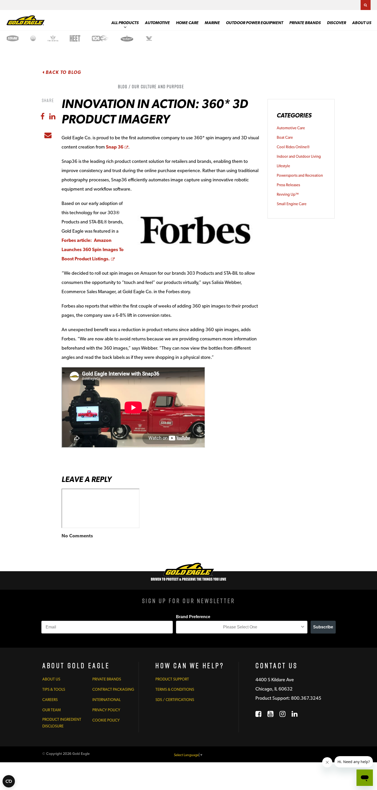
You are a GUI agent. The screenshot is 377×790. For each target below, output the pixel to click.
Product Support (172, 679)
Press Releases (288, 185)
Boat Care (285, 137)
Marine (212, 22)
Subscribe (323, 627)
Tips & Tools (53, 689)
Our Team (51, 710)
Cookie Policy (106, 720)
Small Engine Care (291, 204)
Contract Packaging (113, 689)
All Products (125, 22)
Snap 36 (117, 147)
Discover (336, 22)
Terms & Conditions (174, 689)
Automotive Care (291, 128)
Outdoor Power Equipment (254, 22)
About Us (361, 22)
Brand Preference (193, 617)
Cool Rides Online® (293, 147)
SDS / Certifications (174, 699)
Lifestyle (283, 166)
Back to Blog (62, 72)
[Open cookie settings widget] (9, 781)
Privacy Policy (106, 710)
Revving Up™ (288, 194)
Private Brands (305, 22)
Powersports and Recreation (300, 175)
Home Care (187, 22)
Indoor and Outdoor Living (299, 156)
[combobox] (240, 627)
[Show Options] (302, 627)
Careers (50, 699)
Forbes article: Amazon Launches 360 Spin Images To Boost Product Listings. (93, 249)
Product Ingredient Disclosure (61, 722)
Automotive (157, 22)
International (106, 699)
